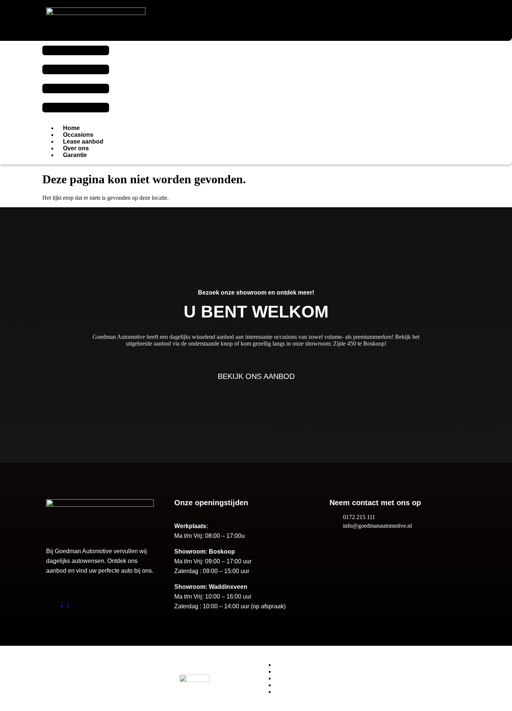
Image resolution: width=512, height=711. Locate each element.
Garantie (75, 155)
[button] (75, 79)
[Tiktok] (62, 605)
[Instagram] (68, 605)
